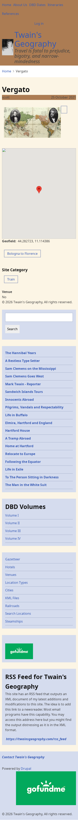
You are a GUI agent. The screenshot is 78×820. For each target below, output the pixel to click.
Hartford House (17, 430)
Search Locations (18, 613)
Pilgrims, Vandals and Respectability (34, 407)
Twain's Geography (35, 39)
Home (6, 5)
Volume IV (13, 538)
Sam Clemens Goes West (24, 376)
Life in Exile (14, 469)
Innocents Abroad (19, 399)
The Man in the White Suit (26, 485)
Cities (9, 590)
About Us (20, 5)
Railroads (12, 606)
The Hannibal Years (20, 353)
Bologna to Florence (22, 253)
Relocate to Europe (20, 454)
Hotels (10, 567)
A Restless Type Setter (22, 361)
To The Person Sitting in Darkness (32, 477)
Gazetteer (12, 559)
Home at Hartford (19, 446)
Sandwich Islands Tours (24, 391)
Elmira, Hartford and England (28, 423)
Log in (39, 23)
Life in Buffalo (16, 415)
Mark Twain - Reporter (23, 384)
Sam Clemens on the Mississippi (30, 368)
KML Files (12, 598)
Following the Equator (23, 461)
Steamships (14, 621)
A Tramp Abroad (18, 438)
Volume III (13, 531)
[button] (39, 189)
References (10, 13)
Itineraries (55, 5)
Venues (10, 574)
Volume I (12, 515)
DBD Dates (37, 5)
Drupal (26, 768)
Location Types (16, 582)
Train (11, 279)
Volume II (12, 523)
